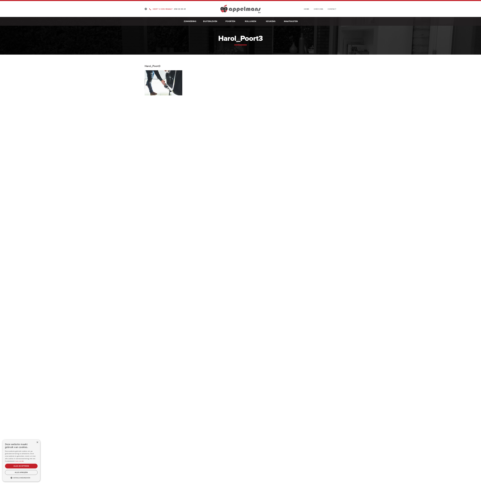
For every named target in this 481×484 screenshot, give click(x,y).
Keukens (270, 21)
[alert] (21, 460)
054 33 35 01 (169, 9)
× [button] (37, 442)
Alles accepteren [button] (21, 466)
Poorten (230, 21)
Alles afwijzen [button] (21, 472)
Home (306, 9)
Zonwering (190, 21)
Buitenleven (210, 21)
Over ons (318, 9)
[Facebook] (146, 9)
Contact (332, 9)
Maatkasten (291, 21)
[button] (21, 477)
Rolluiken (250, 21)
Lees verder (19, 461)
